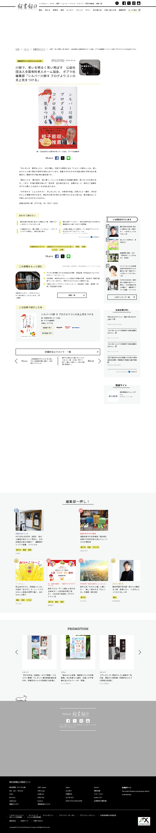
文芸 (89, 547)
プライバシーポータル (67, 815)
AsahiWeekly (126, 794)
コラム (52, 3)
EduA (11, 794)
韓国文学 (122, 10)
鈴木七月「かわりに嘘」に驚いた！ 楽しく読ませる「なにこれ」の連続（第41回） (93, 589)
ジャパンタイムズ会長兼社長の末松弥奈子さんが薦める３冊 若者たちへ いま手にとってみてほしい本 (128, 271)
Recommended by (84, 237)
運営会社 (12, 821)
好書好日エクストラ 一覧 (58, 351)
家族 (77, 247)
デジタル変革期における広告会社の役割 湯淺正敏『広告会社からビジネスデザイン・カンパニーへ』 (73, 274)
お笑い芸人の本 (110, 10)
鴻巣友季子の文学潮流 (88, 533)
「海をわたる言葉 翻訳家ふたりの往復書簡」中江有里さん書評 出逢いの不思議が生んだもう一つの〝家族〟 (77, 678)
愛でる (83, 547)
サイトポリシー (48, 815)
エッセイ (70, 10)
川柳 (61, 250)
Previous (17, 652)
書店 (24, 550)
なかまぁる (70, 797)
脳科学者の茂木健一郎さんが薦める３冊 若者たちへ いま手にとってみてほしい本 (128, 230)
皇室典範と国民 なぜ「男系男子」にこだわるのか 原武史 (128, 255)
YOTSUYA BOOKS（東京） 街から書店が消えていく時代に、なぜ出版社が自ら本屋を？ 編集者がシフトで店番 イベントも (128, 285)
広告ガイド (25, 821)
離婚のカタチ (14, 804)
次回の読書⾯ (89, 3)
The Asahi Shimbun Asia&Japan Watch (135, 791)
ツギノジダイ (98, 794)
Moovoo (12, 797)
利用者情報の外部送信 (108, 815)
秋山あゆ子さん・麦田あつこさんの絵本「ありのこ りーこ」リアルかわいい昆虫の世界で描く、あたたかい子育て (29, 590)
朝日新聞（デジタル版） (18, 787)
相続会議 (97, 791)
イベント (72, 3)
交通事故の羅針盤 (100, 801)
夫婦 (83, 247)
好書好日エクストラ (37, 247)
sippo (68, 787)
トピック (80, 3)
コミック (79, 10)
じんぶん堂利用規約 (34, 817)
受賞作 (55, 10)
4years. (96, 787)
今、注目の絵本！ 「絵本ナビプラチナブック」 (61, 584)
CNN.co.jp (41, 791)
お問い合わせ (38, 821)
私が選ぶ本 (97, 10)
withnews (12, 801)
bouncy (40, 801)
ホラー (88, 10)
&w (14, 791)
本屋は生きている (22, 533)
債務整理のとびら (44, 804)
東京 (29, 550)
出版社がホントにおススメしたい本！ (30, 61)
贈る (17, 600)
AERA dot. (41, 797)
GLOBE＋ (69, 791)
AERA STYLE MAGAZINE (74, 801)
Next (139, 652)
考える (47, 10)
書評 (57, 3)
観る (40, 10)
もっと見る (132, 10)
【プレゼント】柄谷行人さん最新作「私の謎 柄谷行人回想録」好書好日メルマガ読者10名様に (116, 678)
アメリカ (96, 547)
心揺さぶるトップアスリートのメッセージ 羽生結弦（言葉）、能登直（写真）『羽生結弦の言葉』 (72, 285)
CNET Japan (42, 787)
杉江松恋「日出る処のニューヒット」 (93, 584)
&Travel (20, 791)
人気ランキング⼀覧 (122, 297)
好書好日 (27, 6)
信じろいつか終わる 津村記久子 (128, 241)
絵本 (62, 10)
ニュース (64, 3)
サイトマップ (33, 815)
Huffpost (41, 794)
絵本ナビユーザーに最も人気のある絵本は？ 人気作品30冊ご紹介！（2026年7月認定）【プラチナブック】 (61, 592)
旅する (18, 550)
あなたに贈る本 (118, 584)
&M (10, 791)
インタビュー (43, 3)
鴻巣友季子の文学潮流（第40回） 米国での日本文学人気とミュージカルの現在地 (94, 539)
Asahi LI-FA (98, 797)
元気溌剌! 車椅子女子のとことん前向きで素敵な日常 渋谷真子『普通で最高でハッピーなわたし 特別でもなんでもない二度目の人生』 (73, 279)
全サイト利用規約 (15, 817)
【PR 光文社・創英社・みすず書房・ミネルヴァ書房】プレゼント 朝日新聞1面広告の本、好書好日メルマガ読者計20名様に (39, 678)
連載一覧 (99, 3)
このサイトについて (16, 815)
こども (55, 250)
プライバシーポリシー (87, 815)
